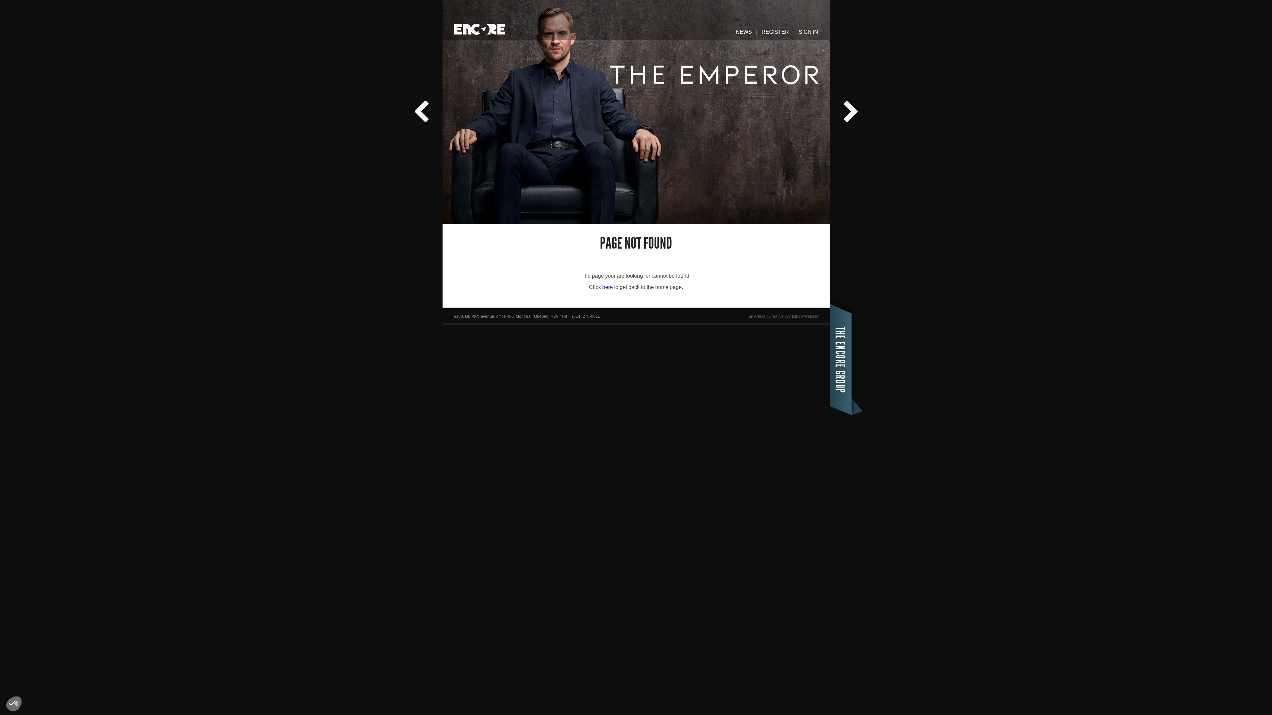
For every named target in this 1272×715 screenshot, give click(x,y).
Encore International (479, 29)
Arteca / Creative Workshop (778, 316)
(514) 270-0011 (586, 316)
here (607, 287)
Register (775, 32)
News (744, 32)
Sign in (808, 32)
